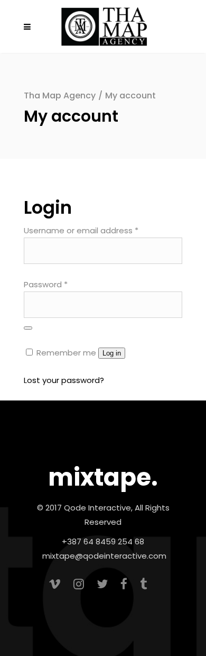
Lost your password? (64, 380)
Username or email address (81, 230)
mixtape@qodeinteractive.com (104, 555)
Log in (111, 353)
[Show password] (28, 328)
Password (46, 284)
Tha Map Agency (60, 95)
